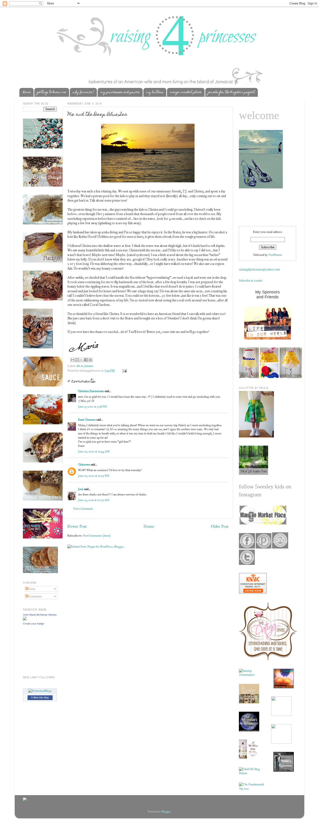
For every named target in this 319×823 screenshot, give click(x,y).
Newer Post (77, 526)
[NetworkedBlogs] (40, 691)
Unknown (84, 464)
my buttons (154, 92)
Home (148, 526)
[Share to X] (81, 359)
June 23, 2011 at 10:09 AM (93, 500)
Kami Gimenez (87, 419)
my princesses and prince (120, 92)
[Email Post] (124, 370)
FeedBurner (275, 254)
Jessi (80, 489)
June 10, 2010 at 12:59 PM (93, 475)
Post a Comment (83, 508)
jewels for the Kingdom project (231, 92)
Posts (31, 589)
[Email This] (72, 359)
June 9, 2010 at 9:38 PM (92, 406)
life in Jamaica (85, 366)
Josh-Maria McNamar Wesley (40, 614)
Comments (35, 596)
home (27, 92)
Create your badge (33, 623)
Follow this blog (40, 697)
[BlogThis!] (77, 359)
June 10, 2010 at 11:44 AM (94, 451)
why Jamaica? (83, 92)
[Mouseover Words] (262, 523)
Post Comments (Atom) (97, 535)
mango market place (186, 92)
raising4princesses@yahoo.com (259, 269)
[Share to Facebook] (86, 359)
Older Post (219, 526)
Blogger (166, 811)
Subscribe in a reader (250, 280)
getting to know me (51, 92)
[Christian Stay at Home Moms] (251, 773)
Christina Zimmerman (91, 391)
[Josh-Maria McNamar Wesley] (25, 619)
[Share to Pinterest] (90, 359)
